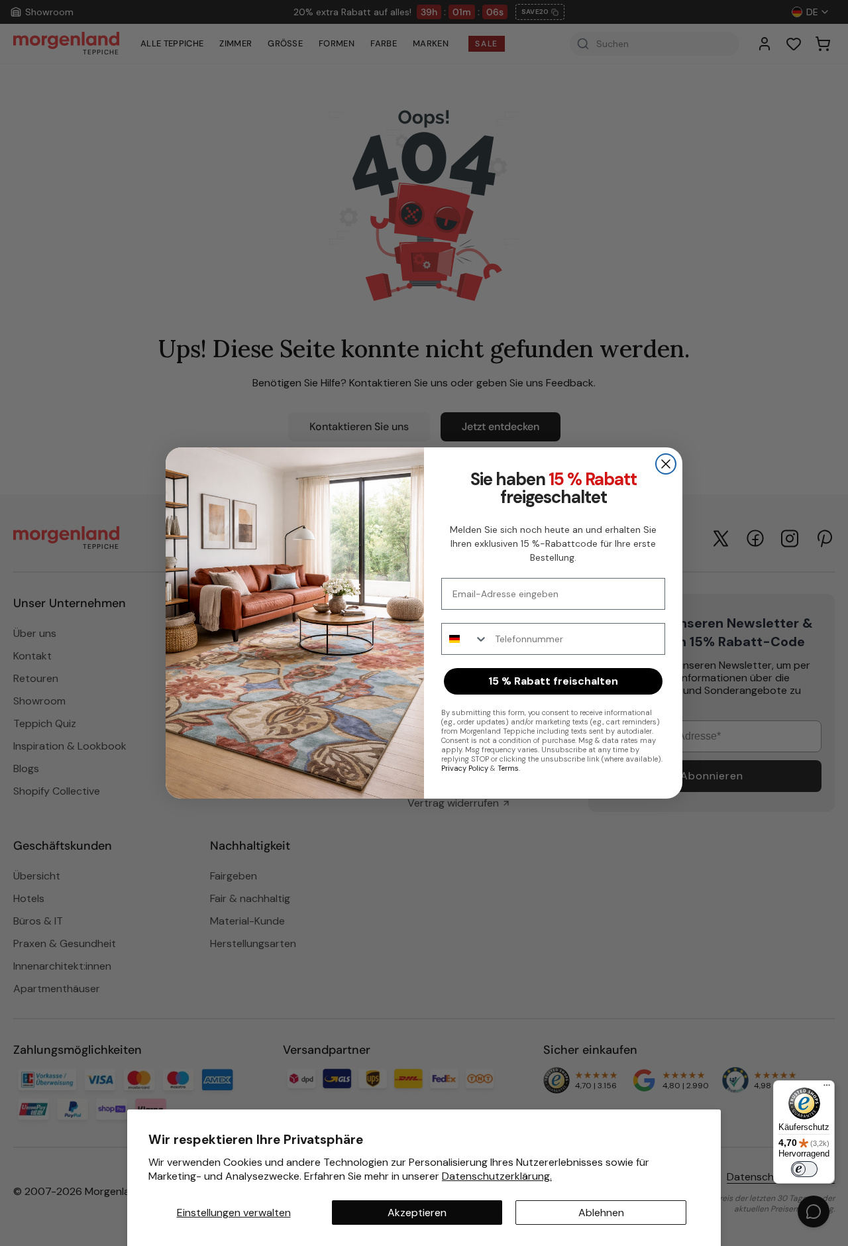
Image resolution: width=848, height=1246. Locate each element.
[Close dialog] (666, 464)
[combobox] (465, 639)
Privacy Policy (464, 768)
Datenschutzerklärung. (497, 1176)
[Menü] (827, 1088)
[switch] (804, 1169)
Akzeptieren (417, 1212)
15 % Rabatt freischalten (553, 681)
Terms (508, 768)
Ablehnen (601, 1212)
